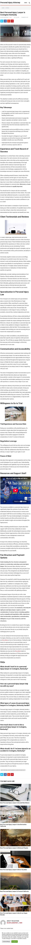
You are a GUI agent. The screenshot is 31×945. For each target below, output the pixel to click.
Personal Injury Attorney (10, 2)
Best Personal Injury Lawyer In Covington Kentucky (13, 770)
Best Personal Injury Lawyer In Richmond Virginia (14, 848)
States (7, 7)
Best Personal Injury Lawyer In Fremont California (14, 891)
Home (3, 7)
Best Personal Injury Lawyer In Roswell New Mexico (14, 803)
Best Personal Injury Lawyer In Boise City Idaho (13, 869)
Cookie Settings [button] (6, 941)
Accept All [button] (14, 941)
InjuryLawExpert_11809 (6, 17)
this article (5, 640)
